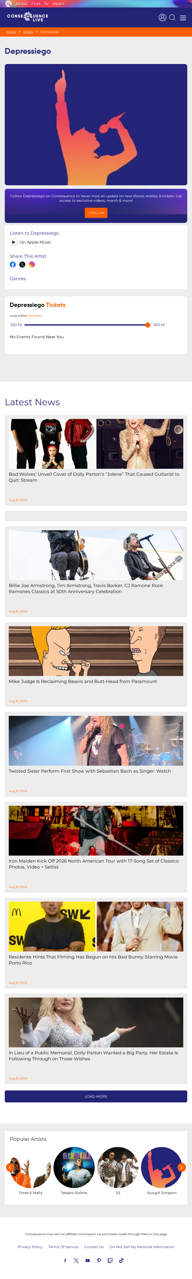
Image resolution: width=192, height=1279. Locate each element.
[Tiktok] (127, 1260)
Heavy (58, 3)
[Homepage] (30, 17)
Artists (28, 32)
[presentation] (10, 1167)
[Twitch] (116, 1260)
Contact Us (94, 1247)
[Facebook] (71, 1260)
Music (22, 3)
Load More (96, 1096)
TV (46, 3)
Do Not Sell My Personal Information (142, 1247)
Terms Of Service (63, 1247)
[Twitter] (82, 1260)
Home (11, 32)
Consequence (8, 3)
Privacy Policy (30, 1247)
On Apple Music (35, 242)
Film (36, 3)
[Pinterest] (104, 1260)
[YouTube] (93, 1260)
